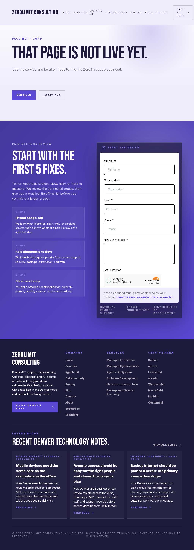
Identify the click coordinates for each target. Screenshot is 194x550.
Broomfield (155, 390)
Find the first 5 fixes (28, 407)
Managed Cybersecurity (123, 366)
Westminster (156, 384)
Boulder (153, 396)
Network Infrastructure (122, 384)
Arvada (153, 378)
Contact (162, 12)
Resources (72, 408)
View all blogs (165, 444)
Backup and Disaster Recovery (121, 392)
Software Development (122, 378)
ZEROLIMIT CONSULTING (35, 12)
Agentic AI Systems (119, 372)
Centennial (155, 402)
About (69, 402)
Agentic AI (96, 12)
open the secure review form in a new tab (144, 297)
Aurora (152, 366)
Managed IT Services (121, 360)
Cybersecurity (117, 12)
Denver (153, 360)
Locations (52, 95)
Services (80, 12)
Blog (149, 12)
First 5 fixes (180, 12)
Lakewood (155, 372)
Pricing (136, 12)
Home (67, 12)
